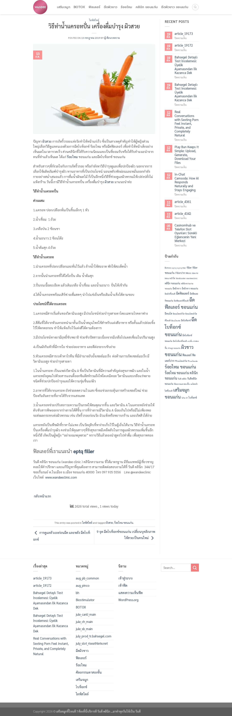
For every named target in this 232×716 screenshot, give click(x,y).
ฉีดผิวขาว (110, 7)
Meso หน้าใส (170, 278)
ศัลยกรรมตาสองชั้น (182, 384)
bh (77, 592)
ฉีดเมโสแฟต (175, 321)
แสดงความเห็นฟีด (130, 592)
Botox (168, 267)
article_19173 (184, 34)
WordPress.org (128, 600)
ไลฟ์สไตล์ (94, 20)
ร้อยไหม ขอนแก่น (123, 522)
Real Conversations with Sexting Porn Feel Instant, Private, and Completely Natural (187, 123)
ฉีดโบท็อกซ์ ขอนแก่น (181, 326)
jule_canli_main (86, 614)
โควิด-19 (184, 398)
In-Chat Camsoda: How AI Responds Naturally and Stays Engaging (187, 182)
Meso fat (195, 273)
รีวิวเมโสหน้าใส (181, 361)
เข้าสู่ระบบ (125, 578)
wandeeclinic (191, 278)
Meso (188, 272)
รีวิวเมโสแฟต (193, 361)
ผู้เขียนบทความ (112, 37)
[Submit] (195, 568)
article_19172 (184, 45)
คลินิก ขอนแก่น (147, 7)
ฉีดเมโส (168, 313)
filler (189, 267)
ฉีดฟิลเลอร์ (182, 293)
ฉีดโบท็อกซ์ (186, 320)
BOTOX (79, 7)
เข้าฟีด (122, 585)
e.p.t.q (174, 268)
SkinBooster (181, 278)
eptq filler (83, 451)
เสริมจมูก (63, 7)
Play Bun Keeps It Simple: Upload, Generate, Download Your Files (187, 154)
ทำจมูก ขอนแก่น (174, 348)
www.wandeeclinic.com (61, 477)
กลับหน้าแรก (42, 496)
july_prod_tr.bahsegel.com (93, 636)
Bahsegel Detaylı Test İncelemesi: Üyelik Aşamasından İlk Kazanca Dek (186, 65)
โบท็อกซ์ (192, 397)
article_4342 (183, 214)
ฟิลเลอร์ (94, 7)
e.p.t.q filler (181, 268)
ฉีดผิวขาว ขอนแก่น (174, 7)
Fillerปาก (180, 272)
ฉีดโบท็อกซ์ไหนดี (180, 341)
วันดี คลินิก (182, 378)
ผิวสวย (47, 141)
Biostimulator (85, 600)
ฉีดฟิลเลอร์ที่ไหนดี (181, 300)
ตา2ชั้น (190, 341)
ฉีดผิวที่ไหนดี (170, 293)
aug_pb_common (87, 578)
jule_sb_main (84, 629)
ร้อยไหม (126, 7)
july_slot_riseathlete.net (92, 643)
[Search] (195, 7)
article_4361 (183, 202)
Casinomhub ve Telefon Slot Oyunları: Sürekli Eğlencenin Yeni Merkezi (186, 233)
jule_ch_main (84, 621)
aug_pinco (82, 585)
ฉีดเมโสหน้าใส (178, 313)
